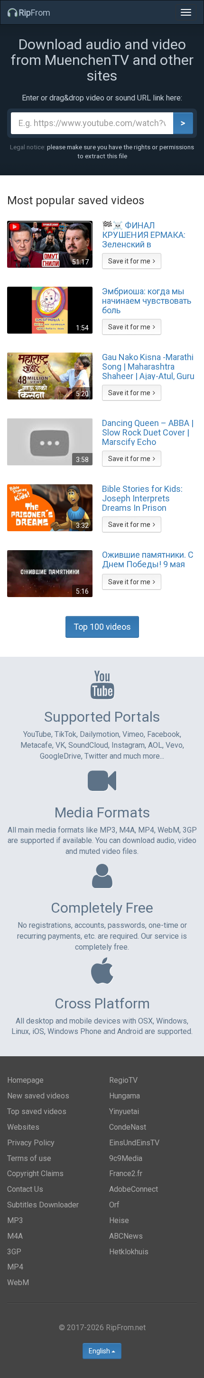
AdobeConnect (133, 1189)
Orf (114, 1204)
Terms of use (29, 1158)
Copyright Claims (35, 1173)
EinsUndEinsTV (134, 1142)
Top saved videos (36, 1111)
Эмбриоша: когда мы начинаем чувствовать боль (146, 300)
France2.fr (125, 1173)
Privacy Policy (31, 1142)
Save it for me (129, 261)
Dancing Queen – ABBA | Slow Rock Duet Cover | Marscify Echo (148, 432)
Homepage (25, 1080)
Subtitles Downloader (43, 1204)
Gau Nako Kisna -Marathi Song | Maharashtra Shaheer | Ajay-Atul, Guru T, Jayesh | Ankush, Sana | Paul (148, 366)
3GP (14, 1251)
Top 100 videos (102, 627)
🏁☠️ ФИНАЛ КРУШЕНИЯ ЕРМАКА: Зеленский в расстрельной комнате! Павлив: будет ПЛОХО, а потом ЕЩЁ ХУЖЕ (149, 234)
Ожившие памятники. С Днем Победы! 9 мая (148, 559)
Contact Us (25, 1189)
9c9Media (125, 1158)
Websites (23, 1127)
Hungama (124, 1095)
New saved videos (38, 1095)
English (100, 1351)
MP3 (15, 1220)
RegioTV (123, 1080)
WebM (18, 1282)
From (34, 13)
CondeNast (127, 1127)
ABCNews (126, 1236)
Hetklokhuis (128, 1251)
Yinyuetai (124, 1111)
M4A (15, 1236)
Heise (119, 1220)
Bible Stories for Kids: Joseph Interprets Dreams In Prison (142, 498)
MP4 (15, 1266)
